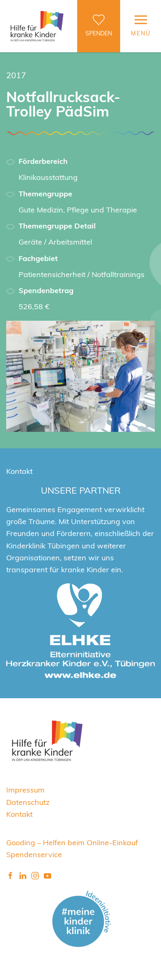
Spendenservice (34, 854)
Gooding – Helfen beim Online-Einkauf (72, 842)
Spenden (98, 33)
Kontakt (19, 814)
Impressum (25, 789)
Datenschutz (28, 802)
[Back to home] (37, 26)
